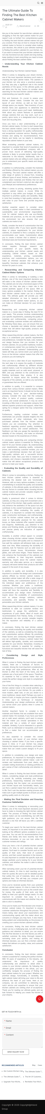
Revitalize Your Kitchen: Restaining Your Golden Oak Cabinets (34, 1082)
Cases (40, 1065)
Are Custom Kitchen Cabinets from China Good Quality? (14, 1071)
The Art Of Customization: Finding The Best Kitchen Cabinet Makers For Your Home (34, 1077)
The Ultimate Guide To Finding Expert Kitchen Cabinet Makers (34, 1071)
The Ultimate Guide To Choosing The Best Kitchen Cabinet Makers (13, 1077)
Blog (33, 1065)
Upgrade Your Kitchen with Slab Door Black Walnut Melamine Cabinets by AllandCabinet (13, 1082)
